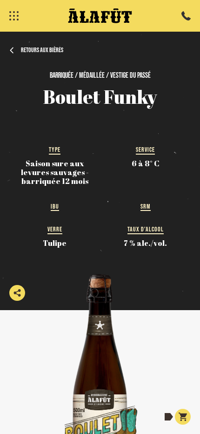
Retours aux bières (42, 50)
